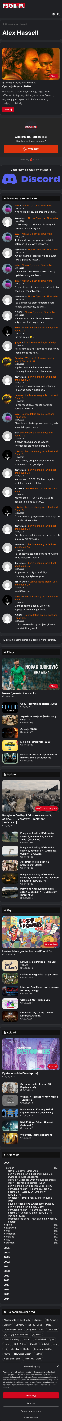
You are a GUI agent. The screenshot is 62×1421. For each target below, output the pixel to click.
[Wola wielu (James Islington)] (10, 1138)
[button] (57, 1366)
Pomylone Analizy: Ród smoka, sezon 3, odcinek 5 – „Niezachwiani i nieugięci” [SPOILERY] (39, 877)
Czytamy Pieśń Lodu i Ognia (29, 1325)
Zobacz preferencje (31, 1411)
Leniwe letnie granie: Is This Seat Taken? (30, 1185)
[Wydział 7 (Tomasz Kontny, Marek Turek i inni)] (10, 1100)
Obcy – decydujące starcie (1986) (38, 703)
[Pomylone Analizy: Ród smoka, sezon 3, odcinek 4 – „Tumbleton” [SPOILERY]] (10, 892)
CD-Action (51, 1320)
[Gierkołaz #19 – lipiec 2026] (10, 1003)
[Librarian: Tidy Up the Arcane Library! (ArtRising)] (10, 1016)
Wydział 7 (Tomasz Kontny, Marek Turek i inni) (35, 359)
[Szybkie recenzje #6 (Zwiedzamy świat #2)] (10, 720)
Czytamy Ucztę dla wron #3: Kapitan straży (32, 1179)
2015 (6, 1294)
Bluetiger (38, 1320)
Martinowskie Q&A (42, 1349)
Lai (5, 1349)
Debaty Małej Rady (13, 1329)
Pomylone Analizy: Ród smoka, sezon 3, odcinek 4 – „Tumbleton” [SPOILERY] (38, 892)
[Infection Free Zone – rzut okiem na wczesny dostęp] (10, 991)
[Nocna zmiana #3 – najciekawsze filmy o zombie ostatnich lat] (10, 758)
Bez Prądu (25, 1320)
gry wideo (36, 1334)
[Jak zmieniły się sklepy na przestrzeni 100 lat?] (10, 865)
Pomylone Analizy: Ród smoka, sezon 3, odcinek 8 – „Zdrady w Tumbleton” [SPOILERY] (27, 819)
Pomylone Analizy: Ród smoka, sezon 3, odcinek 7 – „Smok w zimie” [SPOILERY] (37, 836)
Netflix (38, 1354)
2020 (7, 1271)
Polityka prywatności (31, 1417)
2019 (6, 1275)
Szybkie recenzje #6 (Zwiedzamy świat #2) (31, 1203)
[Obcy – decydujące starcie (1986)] (10, 707)
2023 (7, 1257)
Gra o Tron (52, 1329)
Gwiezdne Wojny (11, 1339)
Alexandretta (10, 1320)
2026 (7, 1162)
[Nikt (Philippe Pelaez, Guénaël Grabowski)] (10, 1125)
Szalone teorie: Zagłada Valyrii (40, 342)
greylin (18, 342)
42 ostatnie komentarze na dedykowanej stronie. (29, 639)
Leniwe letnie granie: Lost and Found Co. (27, 951)
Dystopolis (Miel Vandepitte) (20, 1073)
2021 (6, 1266)
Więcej (8, 109)
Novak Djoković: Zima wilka (37, 205)
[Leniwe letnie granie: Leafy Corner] (10, 978)
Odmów (31, 1403)
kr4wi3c (19, 327)
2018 (6, 1280)
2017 (6, 1284)
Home (8, 24)
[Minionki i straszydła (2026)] (10, 745)
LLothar (26, 1349)
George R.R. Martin (35, 1329)
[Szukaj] (58, 14)
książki (45, 1344)
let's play (15, 1349)
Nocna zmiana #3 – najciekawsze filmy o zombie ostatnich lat (38, 756)
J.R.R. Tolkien (20, 1344)
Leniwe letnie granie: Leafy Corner (39, 974)
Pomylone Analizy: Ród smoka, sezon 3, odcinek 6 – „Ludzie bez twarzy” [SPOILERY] (38, 850)
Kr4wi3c (34, 1344)
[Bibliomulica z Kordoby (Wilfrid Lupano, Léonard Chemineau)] (10, 1113)
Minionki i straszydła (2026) (35, 741)
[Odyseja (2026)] (10, 733)
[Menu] (3, 14)
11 (30, 83)
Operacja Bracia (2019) (16, 86)
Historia (27, 1339)
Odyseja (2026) (28, 729)
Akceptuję (31, 1395)
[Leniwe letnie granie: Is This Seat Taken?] (10, 965)
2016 (6, 1289)
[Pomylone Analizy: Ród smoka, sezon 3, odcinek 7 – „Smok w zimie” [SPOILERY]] (10, 837)
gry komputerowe (19, 1334)
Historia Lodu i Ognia (44, 1339)
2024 (7, 1252)
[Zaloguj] (53, 14)
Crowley (19, 358)
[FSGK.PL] (13, 5)
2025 (7, 1247)
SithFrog (8, 83)
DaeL (48, 1325)
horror (7, 1344)
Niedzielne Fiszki (12, 1358)
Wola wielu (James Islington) (36, 1134)
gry (5, 1334)
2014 (7, 1298)
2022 (7, 1261)
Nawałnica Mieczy (22, 1354)
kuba (17, 205)
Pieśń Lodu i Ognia (32, 1358)
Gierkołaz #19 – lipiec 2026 (35, 999)
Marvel (7, 1354)
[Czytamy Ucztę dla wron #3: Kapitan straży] (10, 1087)
